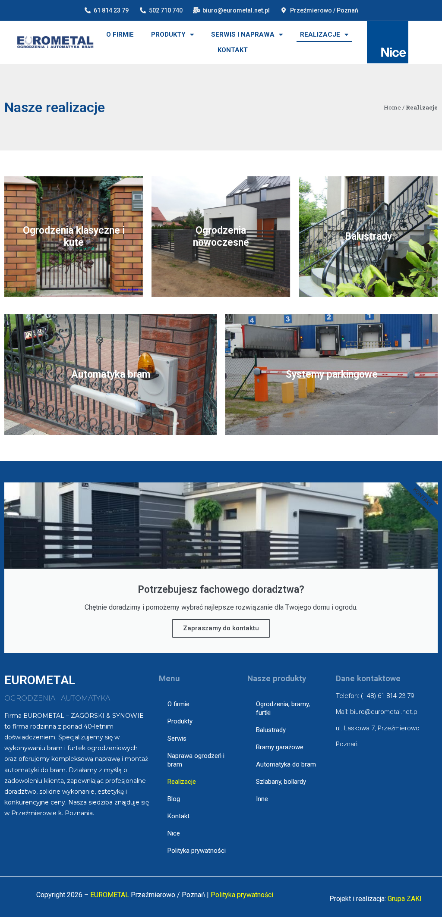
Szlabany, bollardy (281, 782)
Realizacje (320, 34)
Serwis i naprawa (243, 34)
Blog (173, 799)
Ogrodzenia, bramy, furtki (283, 708)
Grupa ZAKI (405, 899)
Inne (262, 799)
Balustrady (271, 730)
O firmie (120, 34)
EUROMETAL (109, 895)
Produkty (168, 34)
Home (392, 107)
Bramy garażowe (279, 747)
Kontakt (233, 50)
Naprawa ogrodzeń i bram (195, 760)
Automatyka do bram (286, 764)
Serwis (176, 738)
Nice (173, 833)
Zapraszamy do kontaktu (221, 628)
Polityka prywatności (196, 850)
